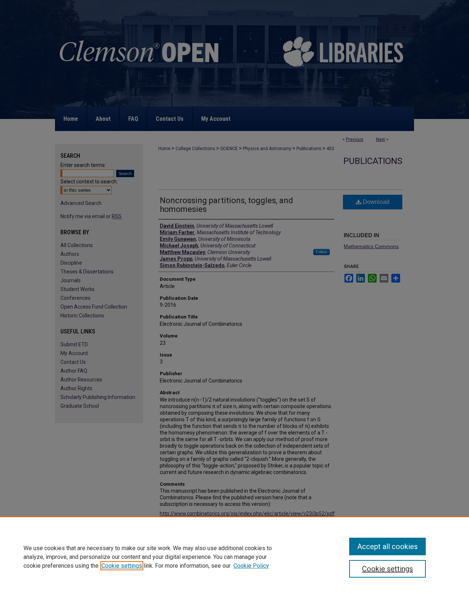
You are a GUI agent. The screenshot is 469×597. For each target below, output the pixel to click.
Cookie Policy (251, 565)
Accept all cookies (387, 546)
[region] (234, 556)
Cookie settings (121, 565)
